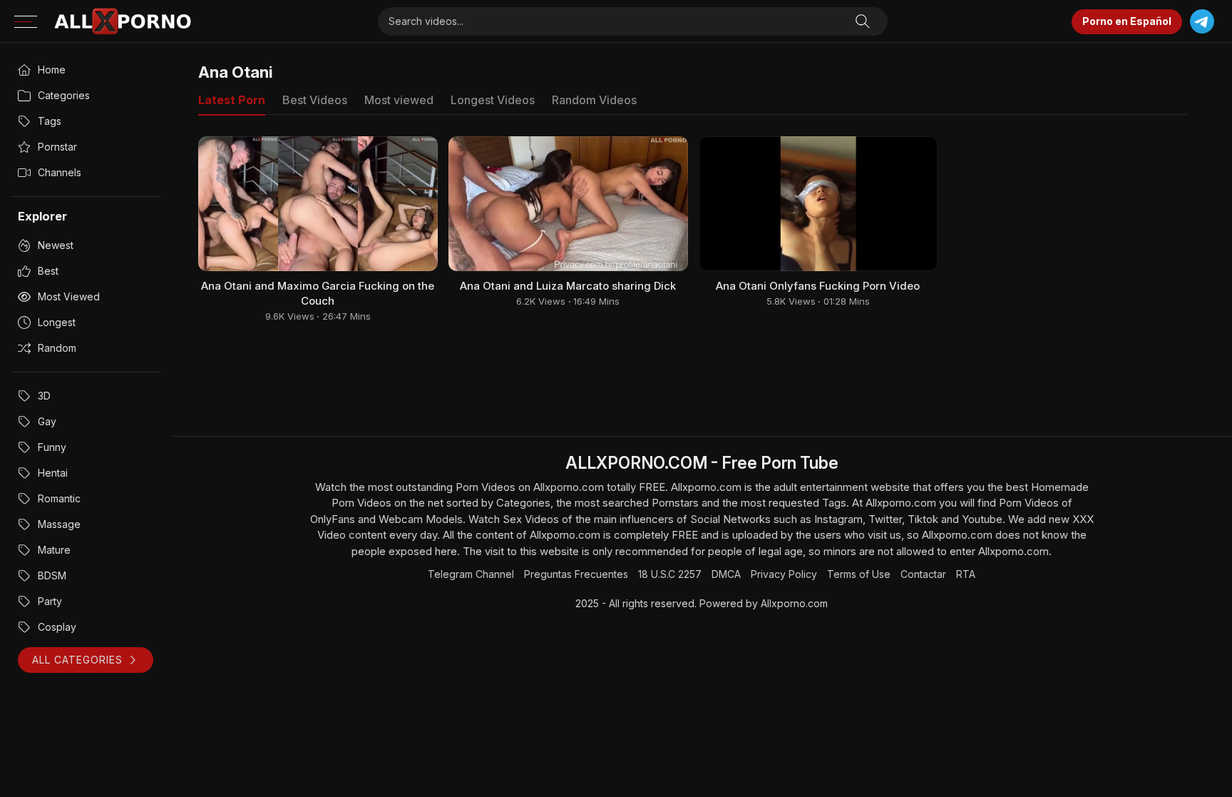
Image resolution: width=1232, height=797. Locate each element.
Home (52, 70)
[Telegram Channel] (1201, 21)
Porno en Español (1126, 21)
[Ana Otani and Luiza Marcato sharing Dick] (568, 203)
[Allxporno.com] (122, 21)
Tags (49, 121)
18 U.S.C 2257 (670, 574)
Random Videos (594, 100)
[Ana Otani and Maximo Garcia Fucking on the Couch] (318, 203)
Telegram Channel (471, 574)
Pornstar (57, 147)
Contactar (923, 574)
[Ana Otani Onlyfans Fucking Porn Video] (818, 203)
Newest (55, 245)
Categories (64, 95)
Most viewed (69, 296)
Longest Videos (493, 100)
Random (57, 348)
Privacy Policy (784, 574)
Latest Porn (231, 100)
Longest (57, 322)
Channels (59, 172)
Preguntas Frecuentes (576, 574)
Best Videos (314, 100)
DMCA (726, 574)
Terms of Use (858, 574)
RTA (965, 574)
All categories (77, 660)
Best (48, 271)
